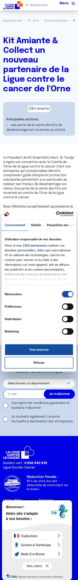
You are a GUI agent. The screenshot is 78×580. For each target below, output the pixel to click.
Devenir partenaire (56, 21)
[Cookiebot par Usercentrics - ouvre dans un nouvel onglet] (56, 213)
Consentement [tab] (15, 225)
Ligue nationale (12, 21)
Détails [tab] (36, 225)
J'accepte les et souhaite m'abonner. (40, 405)
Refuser (39, 362)
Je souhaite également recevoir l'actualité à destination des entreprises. (42, 419)
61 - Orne (33, 21)
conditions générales (49, 403)
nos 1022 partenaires (31, 245)
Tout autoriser (39, 349)
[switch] (67, 306)
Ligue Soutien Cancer (19, 467)
